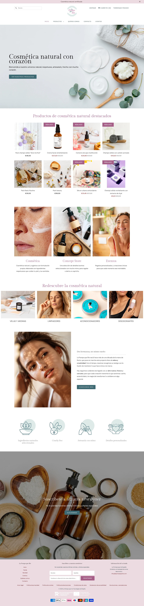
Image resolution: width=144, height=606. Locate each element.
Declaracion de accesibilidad (98, 585)
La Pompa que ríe (68, 589)
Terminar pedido (121, 8)
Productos (57, 21)
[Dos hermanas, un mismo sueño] (42, 369)
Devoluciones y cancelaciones (118, 585)
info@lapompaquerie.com (119, 573)
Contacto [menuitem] (87, 21)
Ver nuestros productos (23, 77)
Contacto (25, 581)
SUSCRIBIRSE (72, 513)
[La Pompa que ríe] (72, 11)
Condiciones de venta (80, 585)
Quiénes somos (25, 578)
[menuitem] (58, 21)
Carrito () (105, 8)
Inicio (25, 567)
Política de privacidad (33, 585)
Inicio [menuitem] (47, 21)
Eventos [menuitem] (99, 21)
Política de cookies (47, 585)
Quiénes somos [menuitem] (73, 21)
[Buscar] (16, 8)
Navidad (25, 573)
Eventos (25, 575)
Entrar (93, 8)
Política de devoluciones (64, 585)
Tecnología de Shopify (79, 589)
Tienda (25, 570)
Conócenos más (86, 387)
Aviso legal (20, 585)
